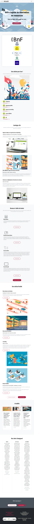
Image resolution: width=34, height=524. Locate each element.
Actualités (10, 513)
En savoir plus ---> (6, 115)
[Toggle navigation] (31, 1)
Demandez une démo (12, 505)
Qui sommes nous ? (9, 512)
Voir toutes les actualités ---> (26, 406)
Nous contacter (21, 505)
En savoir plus (17, 242)
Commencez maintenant (11, 397)
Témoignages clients (10, 515)
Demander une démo (17, 23)
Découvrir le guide (22, 397)
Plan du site (24, 520)
